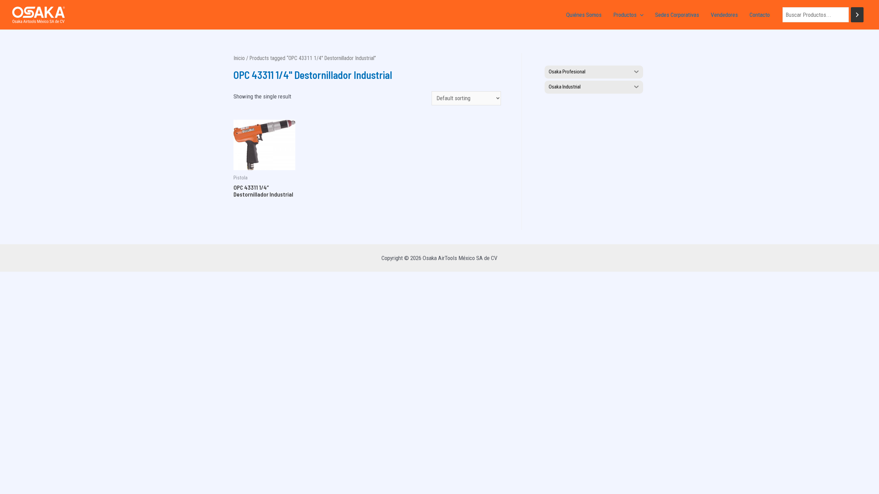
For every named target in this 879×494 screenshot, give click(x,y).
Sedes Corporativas (677, 14)
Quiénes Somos (584, 14)
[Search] (857, 15)
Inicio (239, 58)
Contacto (760, 14)
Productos (625, 14)
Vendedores (724, 14)
